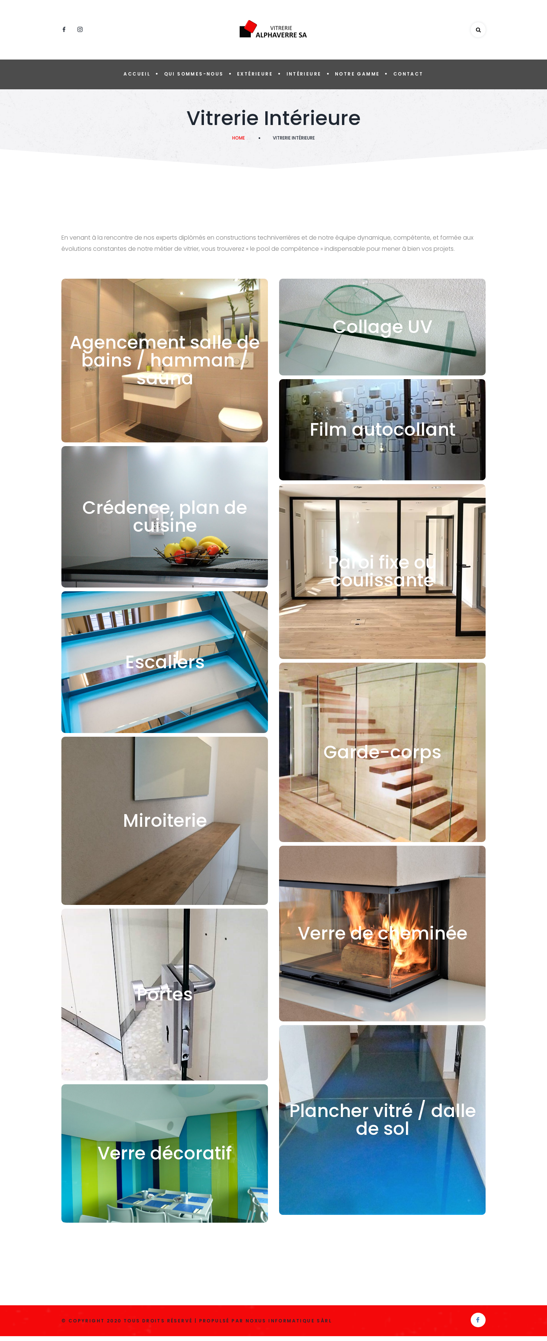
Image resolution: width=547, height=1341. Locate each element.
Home (238, 138)
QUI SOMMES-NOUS (194, 74)
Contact (408, 74)
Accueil (137, 74)
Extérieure (255, 74)
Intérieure (304, 74)
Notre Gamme (357, 74)
